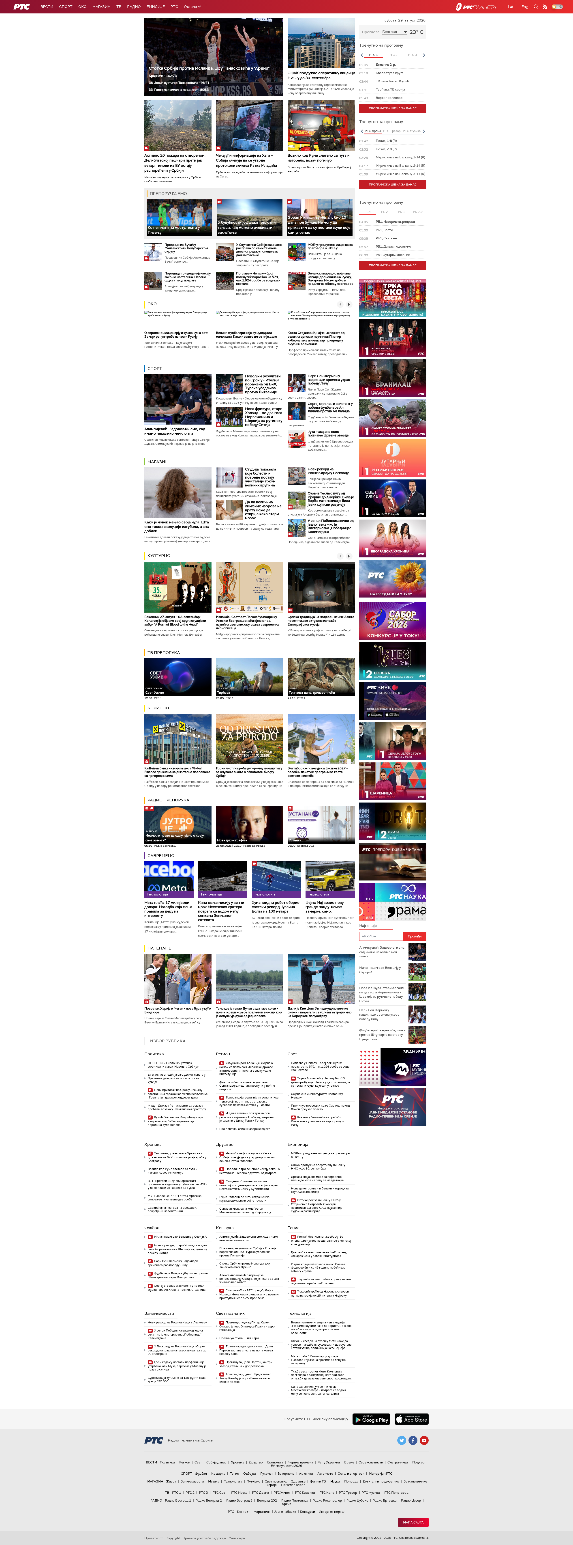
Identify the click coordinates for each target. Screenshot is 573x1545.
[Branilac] (392, 378)
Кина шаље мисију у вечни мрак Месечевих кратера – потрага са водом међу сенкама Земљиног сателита (221, 911)
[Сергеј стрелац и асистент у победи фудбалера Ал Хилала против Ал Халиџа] (297, 411)
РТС (174, 6)
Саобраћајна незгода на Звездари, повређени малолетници (172, 1209)
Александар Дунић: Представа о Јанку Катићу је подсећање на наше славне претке (245, 1378)
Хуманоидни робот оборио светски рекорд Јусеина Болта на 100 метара (275, 906)
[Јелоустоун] (392, 741)
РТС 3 (203, 1493)
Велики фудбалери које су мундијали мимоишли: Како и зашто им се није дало (246, 335)
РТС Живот (282, 1493)
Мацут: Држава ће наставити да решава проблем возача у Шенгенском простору (177, 1107)
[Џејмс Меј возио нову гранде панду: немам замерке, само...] (330, 879)
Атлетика (306, 1474)
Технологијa (300, 1313)
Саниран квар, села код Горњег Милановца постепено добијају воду (245, 1210)
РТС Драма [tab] (373, 131)
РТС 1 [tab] (373, 55)
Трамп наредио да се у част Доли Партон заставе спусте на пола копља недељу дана (246, 1350)
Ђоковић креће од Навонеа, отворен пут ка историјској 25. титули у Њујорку (320, 1293)
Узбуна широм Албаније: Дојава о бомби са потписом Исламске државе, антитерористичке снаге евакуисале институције (246, 1068)
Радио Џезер (411, 1500)
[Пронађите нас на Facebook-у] (412, 1440)
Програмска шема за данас (393, 108)
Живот (171, 1481)
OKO (82, 6)
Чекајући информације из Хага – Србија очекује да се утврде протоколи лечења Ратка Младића (246, 160)
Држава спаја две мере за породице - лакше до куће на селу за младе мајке (317, 1178)
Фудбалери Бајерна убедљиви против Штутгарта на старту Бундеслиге (178, 1275)
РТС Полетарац (396, 1493)
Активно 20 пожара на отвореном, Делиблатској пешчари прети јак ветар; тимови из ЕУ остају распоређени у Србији (174, 163)
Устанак (295, 840)
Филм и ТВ (318, 1481)
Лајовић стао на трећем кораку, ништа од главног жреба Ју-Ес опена (321, 1281)
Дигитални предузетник (381, 1481)
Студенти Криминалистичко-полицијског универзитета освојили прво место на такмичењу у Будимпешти (248, 1185)
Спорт (66, 6)
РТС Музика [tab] (412, 131)
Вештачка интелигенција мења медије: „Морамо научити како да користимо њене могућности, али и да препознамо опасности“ (321, 1328)
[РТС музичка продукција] (392, 1067)
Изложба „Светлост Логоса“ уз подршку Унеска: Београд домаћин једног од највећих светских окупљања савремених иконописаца (247, 622)
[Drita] (392, 821)
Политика (154, 1054)
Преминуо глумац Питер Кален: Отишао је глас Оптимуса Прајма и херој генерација (247, 1326)
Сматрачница (397, 1462)
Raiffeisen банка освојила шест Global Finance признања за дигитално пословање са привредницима (177, 772)
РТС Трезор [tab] (392, 131)
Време (349, 1462)
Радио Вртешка (385, 1500)
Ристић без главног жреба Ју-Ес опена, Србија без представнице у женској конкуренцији (321, 1240)
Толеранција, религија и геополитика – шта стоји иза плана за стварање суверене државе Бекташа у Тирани (248, 1101)
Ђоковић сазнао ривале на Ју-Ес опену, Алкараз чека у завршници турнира (319, 1254)
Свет (292, 1054)
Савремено (161, 855)
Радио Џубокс (357, 1500)
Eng (525, 6)
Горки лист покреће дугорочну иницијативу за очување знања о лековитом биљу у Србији (249, 772)
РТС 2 (190, 1493)
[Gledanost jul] (392, 579)
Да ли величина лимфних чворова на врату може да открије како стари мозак (263, 510)
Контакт (243, 1512)
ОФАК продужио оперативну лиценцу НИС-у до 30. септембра (321, 75)
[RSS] (545, 6)
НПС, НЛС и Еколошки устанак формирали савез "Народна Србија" (173, 1064)
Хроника (153, 1144)
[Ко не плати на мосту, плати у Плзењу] (179, 217)
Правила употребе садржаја (204, 1538)
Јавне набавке (285, 1512)
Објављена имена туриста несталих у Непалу (317, 1095)
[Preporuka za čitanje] (392, 861)
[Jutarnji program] (392, 458)
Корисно (158, 708)
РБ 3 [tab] (401, 212)
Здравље (298, 1481)
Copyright (173, 1538)
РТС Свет (219, 1493)
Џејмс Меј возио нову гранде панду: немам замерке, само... (325, 906)
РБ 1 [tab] (367, 212)
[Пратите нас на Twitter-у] (401, 1440)
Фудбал (151, 1227)
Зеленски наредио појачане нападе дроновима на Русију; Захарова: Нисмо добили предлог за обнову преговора (330, 278)
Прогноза (370, 32)
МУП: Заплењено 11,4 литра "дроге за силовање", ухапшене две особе (174, 1197)
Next (424, 55)
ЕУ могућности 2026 (286, 1466)
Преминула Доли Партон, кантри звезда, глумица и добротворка (245, 1364)
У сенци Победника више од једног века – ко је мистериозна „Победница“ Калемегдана (331, 526)
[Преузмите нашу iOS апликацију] (412, 1419)
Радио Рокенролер (327, 1500)
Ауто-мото (325, 1474)
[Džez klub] (392, 661)
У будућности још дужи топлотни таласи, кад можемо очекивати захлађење (247, 227)
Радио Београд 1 (178, 1500)
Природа (351, 1481)
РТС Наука (239, 1493)
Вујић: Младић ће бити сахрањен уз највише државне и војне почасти (244, 1198)
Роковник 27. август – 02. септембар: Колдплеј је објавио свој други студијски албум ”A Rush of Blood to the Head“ (175, 620)
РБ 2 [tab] (384, 212)
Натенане (159, 948)
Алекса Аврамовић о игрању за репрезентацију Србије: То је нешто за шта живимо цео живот (249, 1278)
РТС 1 (176, 1493)
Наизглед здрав (293, 1485)
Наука (335, 1481)
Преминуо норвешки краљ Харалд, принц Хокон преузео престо (320, 1107)
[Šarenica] (392, 781)
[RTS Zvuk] (392, 701)
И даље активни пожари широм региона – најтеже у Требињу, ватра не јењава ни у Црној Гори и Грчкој (246, 1117)
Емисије (156, 6)
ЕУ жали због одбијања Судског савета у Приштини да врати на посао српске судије (176, 1078)
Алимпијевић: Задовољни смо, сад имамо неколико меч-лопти (174, 431)
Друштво (224, 1144)
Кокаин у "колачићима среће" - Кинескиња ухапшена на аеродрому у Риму (317, 1121)
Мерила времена (300, 1462)
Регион (223, 1054)
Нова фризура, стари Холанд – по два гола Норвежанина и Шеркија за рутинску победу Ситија (263, 416)
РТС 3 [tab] (412, 55)
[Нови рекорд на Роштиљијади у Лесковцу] (297, 476)
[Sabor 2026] (392, 621)
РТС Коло (326, 1493)
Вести (47, 6)
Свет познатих (230, 1313)
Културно (159, 555)
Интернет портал (332, 1512)
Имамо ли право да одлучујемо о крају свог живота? (174, 836)
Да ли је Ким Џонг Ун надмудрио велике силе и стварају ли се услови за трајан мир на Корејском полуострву (320, 1012)
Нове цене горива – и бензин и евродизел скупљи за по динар (320, 1190)
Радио (134, 6)
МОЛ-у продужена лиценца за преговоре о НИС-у (330, 246)
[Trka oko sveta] (392, 298)
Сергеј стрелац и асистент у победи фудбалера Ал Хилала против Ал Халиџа (330, 407)
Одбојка (249, 1474)
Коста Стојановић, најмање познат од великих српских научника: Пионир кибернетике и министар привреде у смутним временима (316, 338)
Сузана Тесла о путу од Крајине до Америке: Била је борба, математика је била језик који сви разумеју (331, 499)
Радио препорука (168, 800)
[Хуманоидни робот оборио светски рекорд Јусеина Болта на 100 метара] (276, 879)
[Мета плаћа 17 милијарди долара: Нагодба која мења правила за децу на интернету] (169, 879)
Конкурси (307, 1512)
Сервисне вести (371, 1462)
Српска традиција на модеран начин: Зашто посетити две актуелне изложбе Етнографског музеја (321, 620)
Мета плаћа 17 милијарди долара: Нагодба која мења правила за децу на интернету (168, 909)
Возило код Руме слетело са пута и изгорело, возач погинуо (319, 158)
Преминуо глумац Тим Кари (239, 1338)
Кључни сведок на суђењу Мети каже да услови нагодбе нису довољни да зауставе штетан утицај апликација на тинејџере (321, 1344)
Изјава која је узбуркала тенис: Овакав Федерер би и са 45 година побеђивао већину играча (318, 1267)
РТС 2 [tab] (393, 55)
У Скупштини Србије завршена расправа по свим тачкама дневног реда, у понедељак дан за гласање (259, 250)
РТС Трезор (348, 1493)
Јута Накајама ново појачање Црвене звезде (328, 433)
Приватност (153, 1538)
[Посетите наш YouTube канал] (424, 1440)
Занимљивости (159, 1313)
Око (152, 303)
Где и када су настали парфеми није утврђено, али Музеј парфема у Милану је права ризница (177, 1366)
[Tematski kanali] (392, 902)
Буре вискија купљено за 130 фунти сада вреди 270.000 (176, 1379)
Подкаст (419, 1462)
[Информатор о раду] (392, 1107)
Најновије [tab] (368, 925)
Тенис (293, 1227)
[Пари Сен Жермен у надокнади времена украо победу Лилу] (297, 383)
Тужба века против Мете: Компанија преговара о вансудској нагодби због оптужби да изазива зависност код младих (321, 1375)
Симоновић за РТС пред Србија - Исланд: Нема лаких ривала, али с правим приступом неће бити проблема (249, 1294)
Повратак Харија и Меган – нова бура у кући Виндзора (177, 1010)
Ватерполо (286, 1474)
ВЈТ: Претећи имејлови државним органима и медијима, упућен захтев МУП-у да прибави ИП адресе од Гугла (177, 1184)
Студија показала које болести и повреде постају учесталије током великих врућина (260, 477)
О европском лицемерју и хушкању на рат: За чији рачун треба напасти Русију (176, 335)
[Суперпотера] (392, 338)
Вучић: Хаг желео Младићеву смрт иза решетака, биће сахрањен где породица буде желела (175, 1121)
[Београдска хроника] (392, 538)
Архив (286, 1504)
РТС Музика (371, 1493)
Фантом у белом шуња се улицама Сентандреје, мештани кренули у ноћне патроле (247, 1085)
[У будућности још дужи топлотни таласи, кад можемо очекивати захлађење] (249, 217)
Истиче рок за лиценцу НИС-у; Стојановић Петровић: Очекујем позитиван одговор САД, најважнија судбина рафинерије (316, 1205)
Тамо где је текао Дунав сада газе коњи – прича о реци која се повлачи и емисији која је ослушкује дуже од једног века (249, 1012)
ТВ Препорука (164, 652)
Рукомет (266, 1474)
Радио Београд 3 (239, 1500)
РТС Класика (305, 1493)
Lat (510, 6)
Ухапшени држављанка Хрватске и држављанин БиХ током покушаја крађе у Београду (177, 1157)
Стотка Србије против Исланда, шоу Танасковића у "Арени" (209, 68)
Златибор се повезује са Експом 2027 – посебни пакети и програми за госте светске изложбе (318, 772)
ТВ (118, 6)
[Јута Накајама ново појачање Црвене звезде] (297, 439)
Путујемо (253, 1481)
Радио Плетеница (294, 1500)
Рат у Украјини (329, 1462)
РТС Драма (260, 1493)
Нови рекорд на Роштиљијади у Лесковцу (328, 471)
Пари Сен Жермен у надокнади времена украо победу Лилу (329, 380)
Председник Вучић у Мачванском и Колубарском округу (186, 248)
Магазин (101, 6)
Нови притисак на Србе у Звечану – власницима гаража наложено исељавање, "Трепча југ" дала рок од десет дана (178, 1093)
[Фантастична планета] (392, 418)
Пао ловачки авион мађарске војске (244, 1129)
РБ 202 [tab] (418, 212)
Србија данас (216, 1462)
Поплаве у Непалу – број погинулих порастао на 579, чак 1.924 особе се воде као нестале (258, 278)
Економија (298, 1144)
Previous (362, 55)
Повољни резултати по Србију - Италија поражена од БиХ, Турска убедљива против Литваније (263, 384)
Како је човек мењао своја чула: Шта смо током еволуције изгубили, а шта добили (176, 526)
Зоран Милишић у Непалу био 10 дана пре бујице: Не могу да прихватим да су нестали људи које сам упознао (319, 225)
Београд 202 (267, 1500)
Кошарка (225, 1227)
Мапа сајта (413, 1522)
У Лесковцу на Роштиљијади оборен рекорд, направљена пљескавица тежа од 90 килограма (177, 1350)
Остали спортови (351, 1474)
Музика (213, 1481)
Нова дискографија (232, 840)
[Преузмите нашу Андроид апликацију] (371, 1419)
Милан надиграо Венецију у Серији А (180, 1237)
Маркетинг (262, 1512)
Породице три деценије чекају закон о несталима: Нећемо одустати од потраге (188, 276)
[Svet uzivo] (392, 498)
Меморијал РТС (380, 1474)
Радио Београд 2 (209, 1500)
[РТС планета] (476, 6)
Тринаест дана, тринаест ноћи (312, 691)
